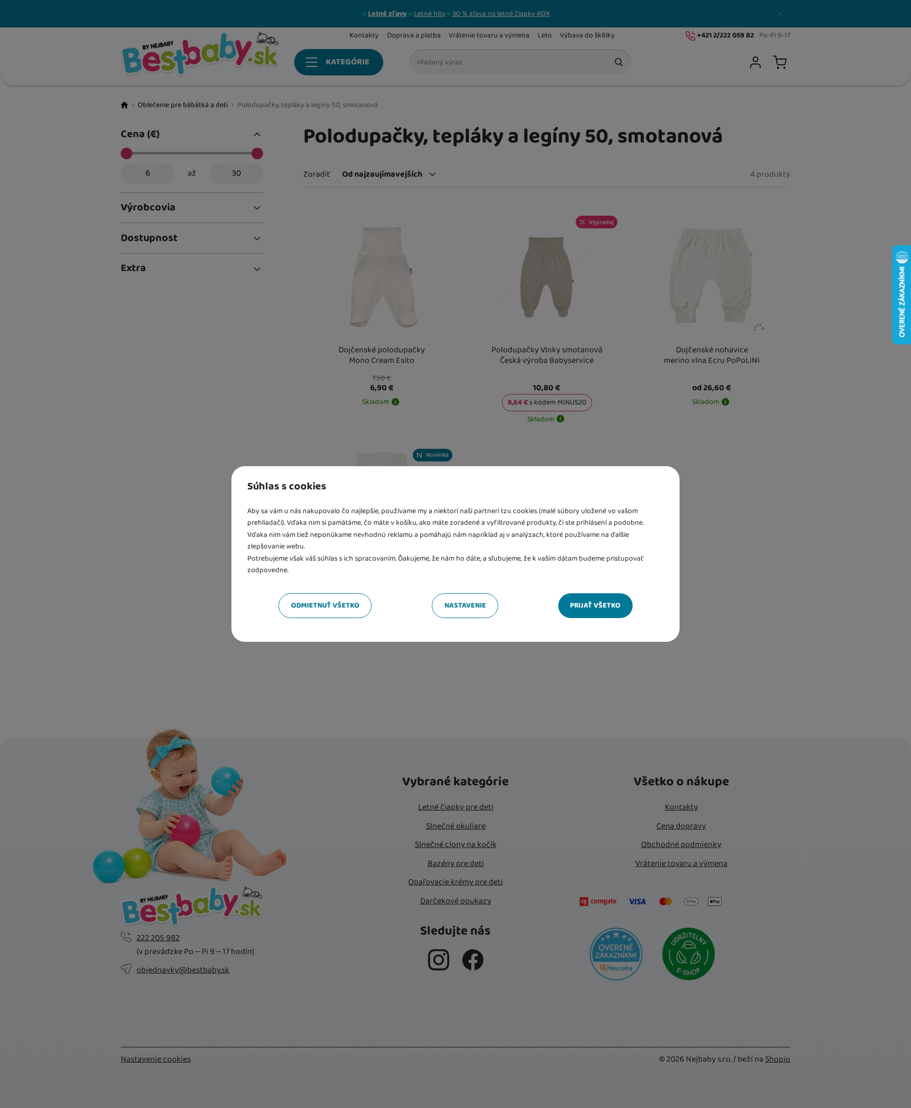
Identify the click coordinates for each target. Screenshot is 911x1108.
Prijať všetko (595, 605)
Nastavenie (465, 605)
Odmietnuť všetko (325, 605)
